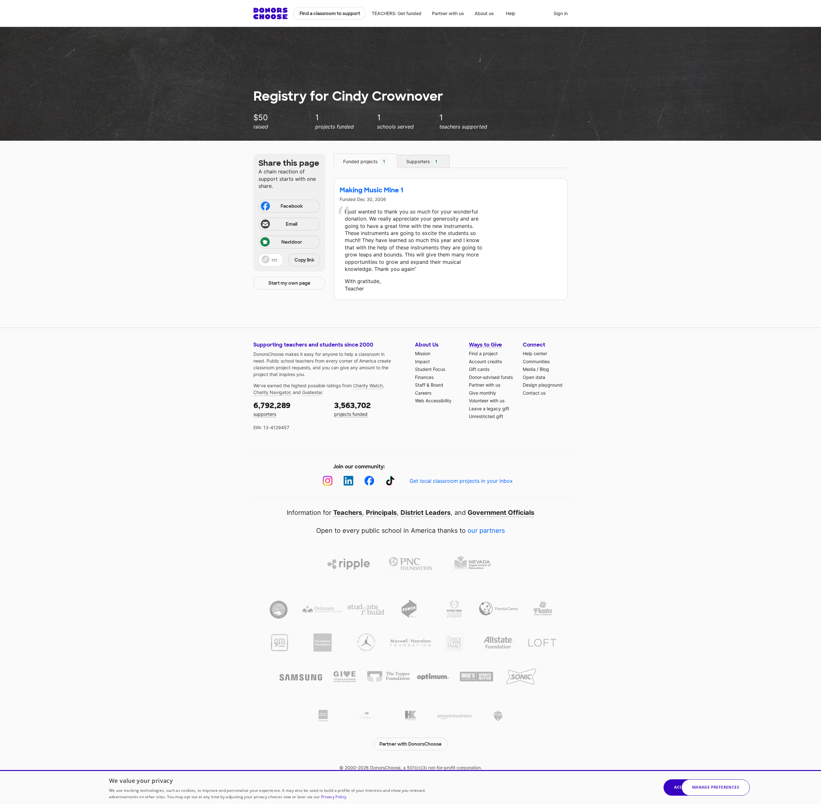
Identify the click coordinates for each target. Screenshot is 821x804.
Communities (536, 361)
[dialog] (410, 787)
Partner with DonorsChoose (410, 744)
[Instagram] (327, 481)
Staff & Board (429, 385)
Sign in (561, 13)
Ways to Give (485, 344)
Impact (422, 361)
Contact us (534, 393)
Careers (423, 393)
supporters (272, 408)
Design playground (543, 385)
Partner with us (448, 13)
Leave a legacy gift (489, 408)
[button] (289, 260)
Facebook (292, 206)
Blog (544, 369)
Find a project (483, 353)
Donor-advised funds (491, 377)
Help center (535, 353)
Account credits (485, 361)
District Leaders (426, 512)
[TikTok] (390, 481)
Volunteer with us (486, 400)
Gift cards (479, 369)
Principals (381, 512)
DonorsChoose (270, 13)
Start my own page (289, 283)
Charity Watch (368, 385)
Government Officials (501, 512)
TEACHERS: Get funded (396, 13)
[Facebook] (369, 481)
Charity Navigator (271, 392)
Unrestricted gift (486, 416)
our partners (486, 530)
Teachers (347, 512)
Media (529, 369)
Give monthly (482, 393)
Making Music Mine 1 (371, 190)
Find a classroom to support (330, 13)
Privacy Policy (333, 797)
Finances (424, 377)
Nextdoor (291, 242)
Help (510, 13)
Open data (534, 377)
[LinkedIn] (348, 481)
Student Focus (430, 369)
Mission (422, 353)
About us (484, 13)
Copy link (304, 260)
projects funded (352, 408)
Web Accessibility (433, 400)
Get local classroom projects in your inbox (461, 481)
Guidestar (312, 392)
